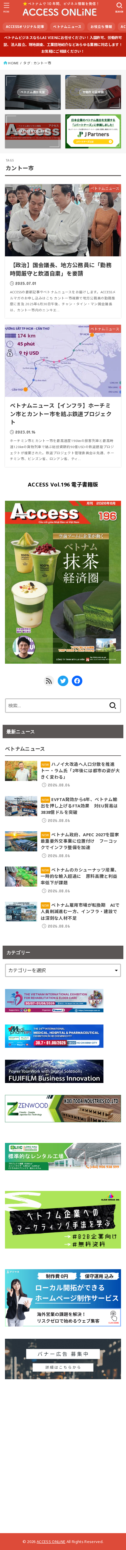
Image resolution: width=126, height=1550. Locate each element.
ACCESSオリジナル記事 (25, 26)
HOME (13, 63)
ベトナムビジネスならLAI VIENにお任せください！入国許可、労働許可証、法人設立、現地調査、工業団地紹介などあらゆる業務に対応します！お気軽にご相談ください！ (63, 44)
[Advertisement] (63, 1453)
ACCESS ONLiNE (51, 1541)
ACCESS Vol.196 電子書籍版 (63, 484)
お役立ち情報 (101, 26)
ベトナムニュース (67, 26)
